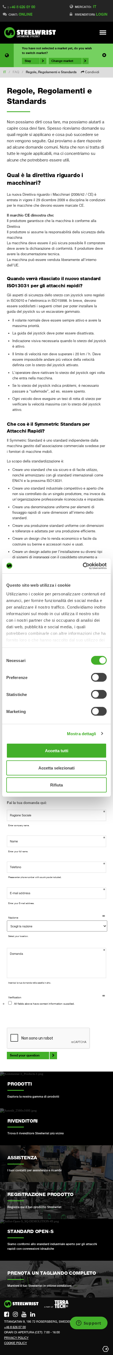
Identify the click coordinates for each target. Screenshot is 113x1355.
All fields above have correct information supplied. (44, 1003)
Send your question (24, 1055)
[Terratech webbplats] (56, 1304)
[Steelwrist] (31, 32)
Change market (62, 61)
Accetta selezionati (56, 767)
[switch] (99, 677)
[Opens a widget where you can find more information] (89, 1323)
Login (102, 14)
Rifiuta (56, 785)
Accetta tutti (56, 750)
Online (25, 14)
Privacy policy (16, 1337)
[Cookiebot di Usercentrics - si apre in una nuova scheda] (83, 565)
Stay (28, 61)
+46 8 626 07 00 (22, 7)
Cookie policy (15, 1343)
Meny (103, 32)
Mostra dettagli (81, 733)
